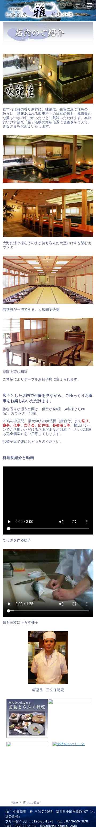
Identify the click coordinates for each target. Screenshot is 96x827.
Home (15, 802)
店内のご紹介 (31, 802)
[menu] (89, 5)
